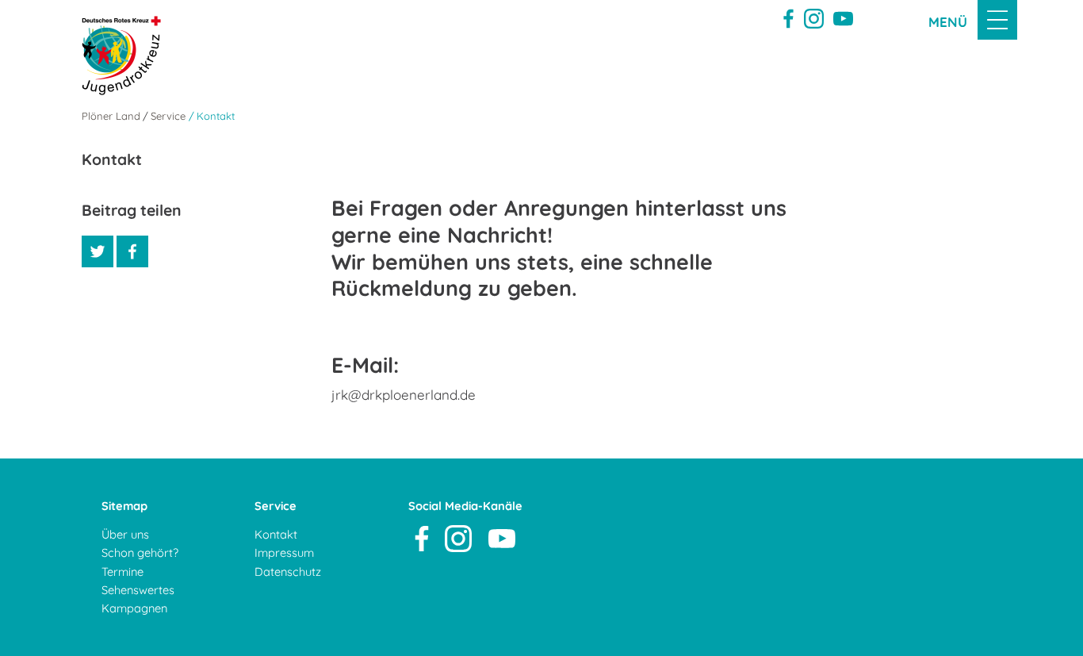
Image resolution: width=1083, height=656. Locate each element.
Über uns (125, 534)
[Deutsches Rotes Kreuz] (113, 55)
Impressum (284, 552)
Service (168, 115)
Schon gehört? (139, 552)
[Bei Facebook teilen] (132, 251)
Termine (122, 571)
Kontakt (275, 534)
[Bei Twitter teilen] (97, 251)
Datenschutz (287, 571)
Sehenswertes (137, 589)
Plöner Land (111, 115)
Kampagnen (134, 608)
